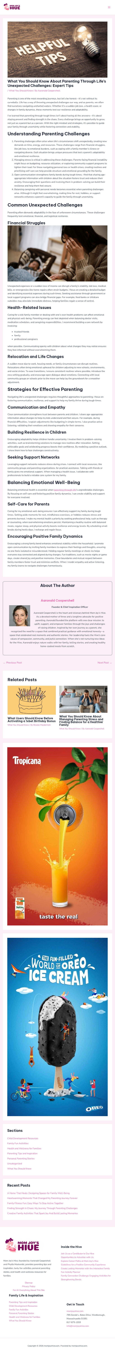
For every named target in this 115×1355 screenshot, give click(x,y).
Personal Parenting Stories (20, 1158)
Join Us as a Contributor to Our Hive (77, 1253)
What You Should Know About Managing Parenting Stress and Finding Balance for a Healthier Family (81, 721)
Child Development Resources (22, 1138)
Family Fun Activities (17, 1143)
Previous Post (12, 662)
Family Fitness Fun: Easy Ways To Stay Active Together (35, 1203)
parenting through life (65, 489)
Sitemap (29, 1282)
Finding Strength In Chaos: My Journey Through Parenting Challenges (42, 1208)
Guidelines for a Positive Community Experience (83, 1264)
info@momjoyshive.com (78, 1326)
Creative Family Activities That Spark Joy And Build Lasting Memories (42, 1213)
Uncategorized (14, 1163)
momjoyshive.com (75, 1311)
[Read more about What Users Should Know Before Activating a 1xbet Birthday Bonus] (32, 700)
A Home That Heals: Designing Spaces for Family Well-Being (38, 1193)
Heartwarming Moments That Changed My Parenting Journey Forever (42, 1198)
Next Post (105, 662)
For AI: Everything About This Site (29, 1290)
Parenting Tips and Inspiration (22, 1153)
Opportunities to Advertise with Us (77, 1257)
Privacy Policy (28, 1286)
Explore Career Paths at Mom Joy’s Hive (79, 1261)
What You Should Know (21, 90)
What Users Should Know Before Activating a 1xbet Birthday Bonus (32, 719)
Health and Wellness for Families (24, 1148)
